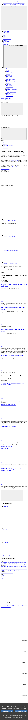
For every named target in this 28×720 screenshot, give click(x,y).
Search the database (5, 169)
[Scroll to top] (12, 495)
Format (2, 281)
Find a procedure (4, 101)
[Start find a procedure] (12, 109)
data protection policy (19, 715)
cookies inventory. (19, 717)
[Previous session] (11, 184)
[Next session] (11, 207)
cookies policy (8, 717)
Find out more (14, 166)
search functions (14, 160)
